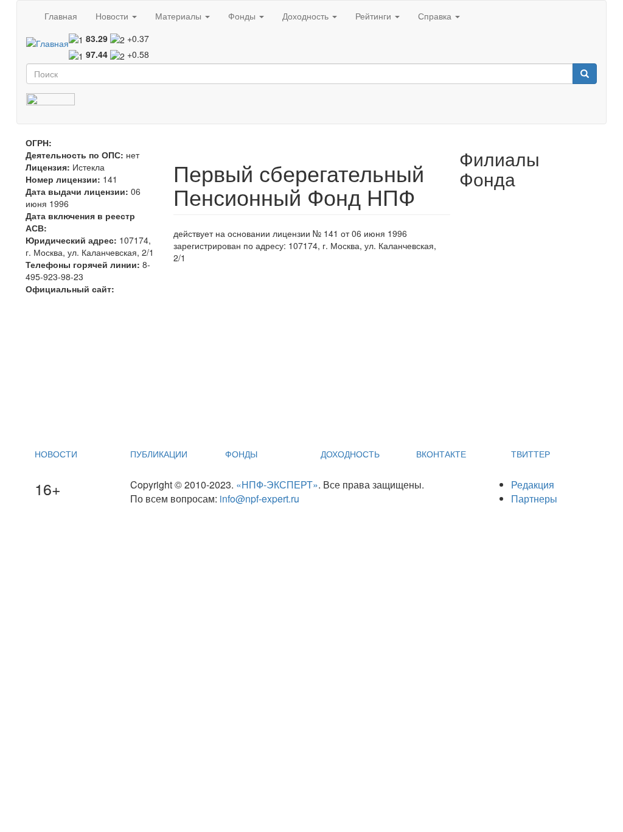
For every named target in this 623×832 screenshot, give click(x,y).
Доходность (306, 16)
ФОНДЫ (241, 454)
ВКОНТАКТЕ (441, 454)
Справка (436, 16)
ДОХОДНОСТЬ (350, 454)
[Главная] (47, 42)
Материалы (179, 16)
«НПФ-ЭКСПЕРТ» (277, 485)
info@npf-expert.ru (259, 499)
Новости (113, 16)
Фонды (243, 16)
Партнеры (534, 499)
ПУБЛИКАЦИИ (158, 454)
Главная (60, 16)
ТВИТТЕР (530, 454)
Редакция (532, 485)
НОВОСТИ (56, 454)
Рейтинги (374, 16)
